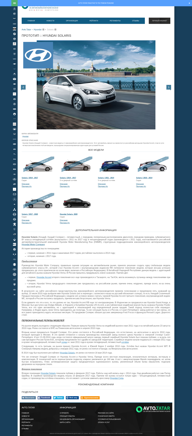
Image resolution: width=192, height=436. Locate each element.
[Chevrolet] (14, 63)
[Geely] (14, 114)
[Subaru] (14, 259)
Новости (50, 21)
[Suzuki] (14, 264)
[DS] (14, 94)
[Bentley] (14, 28)
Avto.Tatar (26, 29)
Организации (72, 21)
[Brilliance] (14, 38)
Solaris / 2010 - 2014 (144, 178)
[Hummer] (14, 139)
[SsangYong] (14, 254)
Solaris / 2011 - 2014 (106, 178)
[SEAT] (14, 244)
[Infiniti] (14, 149)
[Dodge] (14, 88)
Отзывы (135, 21)
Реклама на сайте (106, 413)
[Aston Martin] (14, 18)
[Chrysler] (14, 68)
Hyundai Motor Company (33, 244)
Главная (31, 21)
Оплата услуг (104, 422)
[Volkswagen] (14, 274)
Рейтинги (93, 21)
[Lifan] (14, 184)
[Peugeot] (14, 224)
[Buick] (14, 43)
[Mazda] (14, 194)
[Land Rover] (14, 174)
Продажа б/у (27, 186)
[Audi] (14, 23)
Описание (25, 184)
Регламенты (115, 21)
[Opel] (14, 219)
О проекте (64, 413)
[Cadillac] (14, 53)
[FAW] (14, 98)
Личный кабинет (159, 21)
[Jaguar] (14, 154)
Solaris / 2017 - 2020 (30, 214)
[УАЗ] (14, 294)
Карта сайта (65, 422)
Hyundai (38, 29)
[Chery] (14, 58)
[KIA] (14, 164)
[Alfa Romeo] (14, 13)
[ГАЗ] (14, 284)
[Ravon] (14, 234)
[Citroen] (14, 73)
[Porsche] (14, 229)
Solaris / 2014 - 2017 (30, 178)
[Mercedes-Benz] (14, 199)
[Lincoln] (14, 189)
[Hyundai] (14, 144)
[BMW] (14, 33)
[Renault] (14, 239)
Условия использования (109, 419)
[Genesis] (14, 119)
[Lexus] (14, 179)
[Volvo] (14, 279)
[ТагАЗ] (14, 289)
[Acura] (14, 8)
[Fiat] (14, 103)
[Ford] (14, 109)
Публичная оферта (106, 416)
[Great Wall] (14, 129)
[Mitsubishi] (14, 209)
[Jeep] (14, 159)
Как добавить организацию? (72, 419)
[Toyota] (14, 269)
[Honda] (14, 134)
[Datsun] (14, 83)
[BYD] (14, 48)
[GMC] (14, 124)
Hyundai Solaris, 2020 (68, 214)
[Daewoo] (14, 78)
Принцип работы (67, 416)
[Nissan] (14, 214)
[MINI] (14, 204)
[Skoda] (14, 249)
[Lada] (14, 169)
